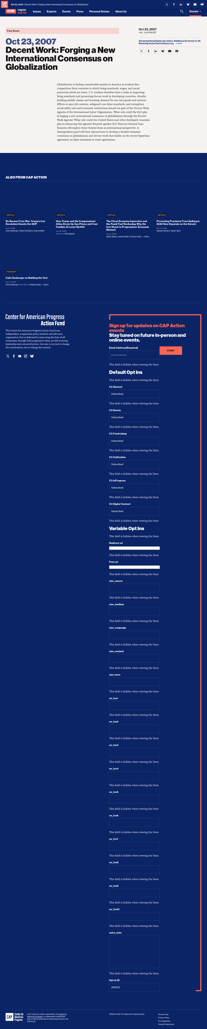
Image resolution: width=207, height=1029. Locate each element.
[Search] (182, 12)
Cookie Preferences (166, 1024)
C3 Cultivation (117, 457)
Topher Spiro (175, 231)
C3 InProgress (117, 480)
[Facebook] (14, 356)
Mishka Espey (35, 285)
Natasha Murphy (163, 231)
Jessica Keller (123, 236)
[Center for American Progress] (4, 4)
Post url (113, 562)
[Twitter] (8, 356)
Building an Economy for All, (187, 41)
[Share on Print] (202, 4)
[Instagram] (25, 356)
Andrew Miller (39, 231)
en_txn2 (113, 721)
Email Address (123, 347)
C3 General (115, 386)
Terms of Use (163, 1014)
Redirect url (116, 543)
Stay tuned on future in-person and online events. (147, 332)
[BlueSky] (31, 356)
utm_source (116, 581)
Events (66, 11)
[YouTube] (19, 356)
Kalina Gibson (111, 236)
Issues (37, 11)
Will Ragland (69, 234)
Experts (51, 11)
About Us (121, 11)
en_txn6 (113, 815)
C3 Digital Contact (120, 504)
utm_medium (116, 604)
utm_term (114, 674)
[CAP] (15, 1017)
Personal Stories (99, 11)
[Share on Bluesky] (188, 4)
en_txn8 (113, 862)
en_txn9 (113, 885)
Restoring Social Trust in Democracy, (156, 43)
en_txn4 (113, 768)
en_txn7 (113, 839)
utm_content (116, 651)
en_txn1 (113, 698)
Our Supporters (164, 1021)
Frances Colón (135, 236)
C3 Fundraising (118, 433)
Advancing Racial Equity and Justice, (156, 41)
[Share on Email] (195, 4)
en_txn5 (113, 792)
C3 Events (115, 410)
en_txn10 (114, 909)
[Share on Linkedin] (181, 4)
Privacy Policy (163, 1018)
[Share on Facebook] (174, 4)
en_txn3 (113, 745)
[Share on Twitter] (167, 4)
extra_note (115, 932)
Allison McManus (26, 231)
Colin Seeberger (12, 231)
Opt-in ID (114, 980)
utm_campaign (117, 627)
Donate (194, 11)
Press (80, 11)
